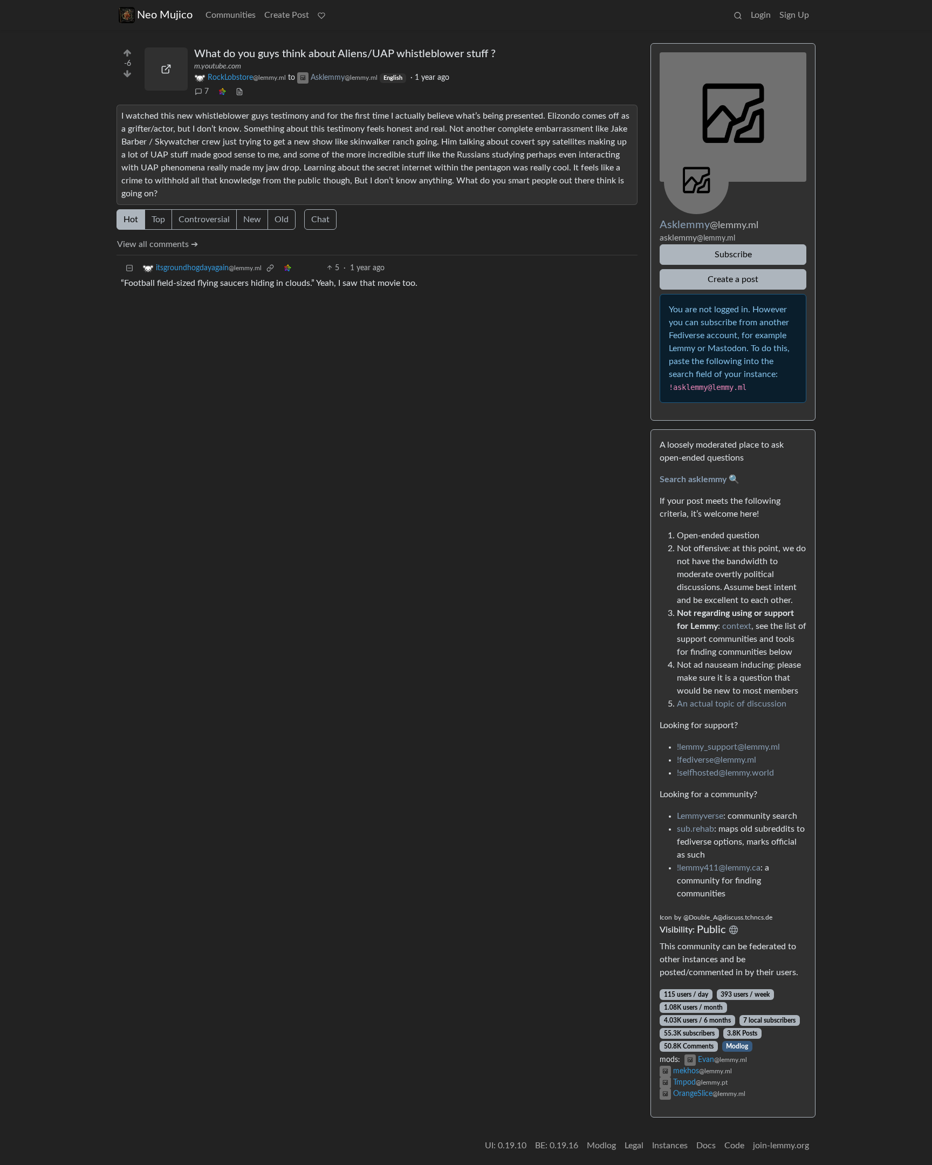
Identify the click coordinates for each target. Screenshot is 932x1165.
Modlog (737, 1046)
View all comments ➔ (157, 244)
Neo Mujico (165, 15)
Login (761, 15)
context (736, 626)
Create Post (286, 15)
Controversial (204, 219)
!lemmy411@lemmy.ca (718, 868)
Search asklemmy (693, 479)
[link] (222, 92)
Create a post (733, 279)
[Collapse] (129, 268)
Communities (230, 15)
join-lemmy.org (781, 1145)
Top (158, 219)
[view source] (239, 92)
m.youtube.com (217, 66)
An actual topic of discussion (731, 704)
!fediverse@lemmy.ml (716, 760)
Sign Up (794, 15)
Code (734, 1145)
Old (282, 219)
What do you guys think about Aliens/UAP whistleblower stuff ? (345, 54)
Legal (634, 1145)
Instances (670, 1145)
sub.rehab (695, 829)
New (252, 219)
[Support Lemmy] (321, 15)
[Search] (737, 15)
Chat (320, 219)
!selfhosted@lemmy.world (725, 773)
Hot (131, 219)
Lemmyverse (700, 816)
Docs (706, 1145)
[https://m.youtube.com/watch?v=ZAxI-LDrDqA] (166, 69)
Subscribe (733, 254)
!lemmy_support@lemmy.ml (728, 747)
